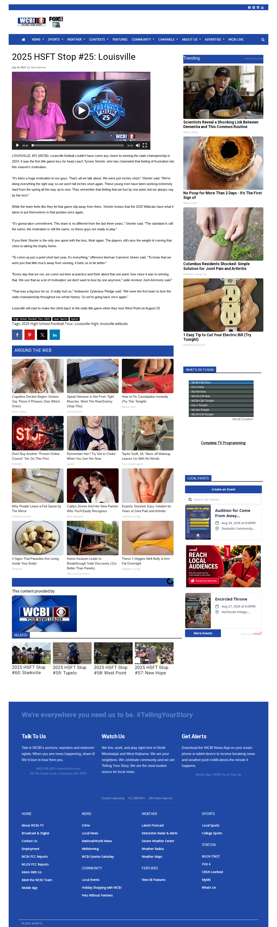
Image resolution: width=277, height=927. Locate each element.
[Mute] (138, 145)
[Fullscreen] (145, 145)
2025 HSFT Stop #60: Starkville (28, 670)
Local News (90, 833)
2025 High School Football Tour (47, 323)
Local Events (91, 880)
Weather (74, 39)
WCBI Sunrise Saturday (98, 856)
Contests (97, 39)
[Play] (17, 145)
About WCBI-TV (32, 825)
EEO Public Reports (160, 798)
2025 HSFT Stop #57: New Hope (151, 670)
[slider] (78, 145)
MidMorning (90, 849)
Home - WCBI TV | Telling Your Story (41, 22)
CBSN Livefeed (212, 872)
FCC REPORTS (137, 798)
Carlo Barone (38, 67)
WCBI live (236, 39)
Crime (86, 825)
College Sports (212, 833)
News (36, 39)
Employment (30, 849)
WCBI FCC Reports (35, 856)
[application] (81, 111)
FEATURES (120, 39)
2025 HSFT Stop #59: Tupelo (69, 670)
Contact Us (29, 841)
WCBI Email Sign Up (227, 774)
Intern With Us (32, 872)
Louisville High (86, 323)
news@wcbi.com (69, 768)
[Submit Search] (263, 39)
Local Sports (61, 318)
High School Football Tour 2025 (31, 318)
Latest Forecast (153, 825)
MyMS (206, 880)
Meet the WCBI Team (37, 880)
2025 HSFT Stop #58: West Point (110, 670)
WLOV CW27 (211, 856)
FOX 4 (206, 864)
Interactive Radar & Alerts (160, 833)
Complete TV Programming (223, 442)
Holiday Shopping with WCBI (101, 887)
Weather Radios (153, 849)
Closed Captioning (112, 798)
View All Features (154, 880)
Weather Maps (152, 856)
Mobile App (203, 774)
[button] (81, 110)
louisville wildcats (114, 323)
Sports (54, 39)
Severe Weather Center (158, 841)
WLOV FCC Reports (35, 864)
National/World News (97, 841)
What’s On (209, 887)
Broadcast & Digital (35, 833)
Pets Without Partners (97, 895)
